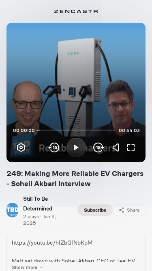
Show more (24, 267)
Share (133, 210)
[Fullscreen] (130, 147)
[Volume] (117, 147)
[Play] (76, 147)
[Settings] (21, 147)
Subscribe (95, 210)
